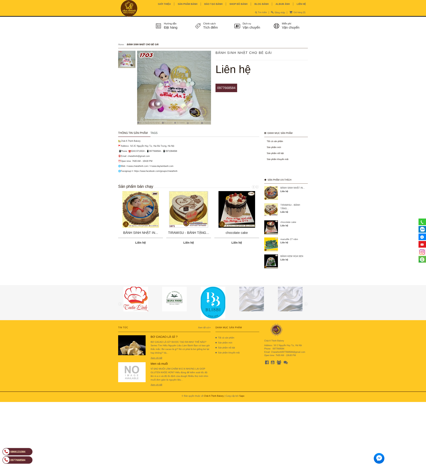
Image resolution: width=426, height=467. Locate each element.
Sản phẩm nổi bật (275, 153)
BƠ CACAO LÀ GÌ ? (164, 336)
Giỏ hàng (299, 12)
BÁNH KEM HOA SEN (291, 256)
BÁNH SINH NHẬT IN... (140, 232)
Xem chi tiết (156, 358)
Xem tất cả (203, 327)
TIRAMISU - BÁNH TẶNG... (188, 232)
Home (121, 44)
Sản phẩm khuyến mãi (277, 159)
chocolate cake (237, 232)
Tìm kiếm (262, 12)
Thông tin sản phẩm (133, 133)
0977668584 (226, 88)
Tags (154, 133)
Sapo (241, 396)
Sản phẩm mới (274, 147)
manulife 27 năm (289, 239)
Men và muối (159, 363)
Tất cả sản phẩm (275, 141)
